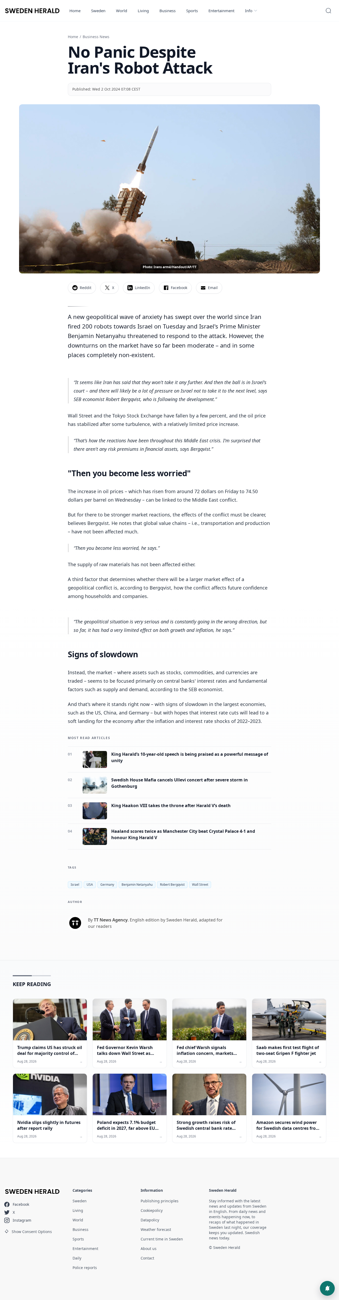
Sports (192, 10)
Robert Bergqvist (172, 884)
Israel (75, 884)
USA (90, 884)
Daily (77, 1258)
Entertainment (221, 10)
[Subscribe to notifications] (327, 1288)
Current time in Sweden (162, 1238)
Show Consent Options (32, 1231)
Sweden (98, 10)
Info (248, 10)
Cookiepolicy (152, 1210)
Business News (96, 36)
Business (167, 10)
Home (75, 10)
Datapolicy (150, 1219)
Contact (147, 1258)
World (121, 10)
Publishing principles (160, 1200)
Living (143, 10)
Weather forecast (156, 1229)
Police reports (85, 1267)
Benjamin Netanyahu (137, 884)
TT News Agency (111, 920)
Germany (107, 884)
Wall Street (200, 884)
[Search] (328, 10)
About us (149, 1248)
